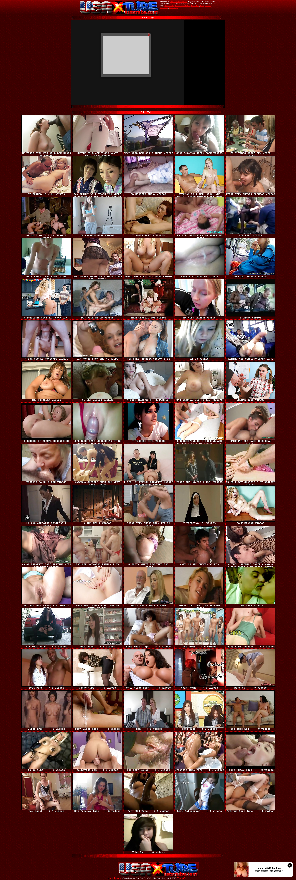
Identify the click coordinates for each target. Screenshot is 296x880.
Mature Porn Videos (182, 6)
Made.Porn (195, 6)
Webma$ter (182, 878)
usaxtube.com (114, 878)
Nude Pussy (173, 8)
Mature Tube (169, 6)
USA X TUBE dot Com (178, 2)
